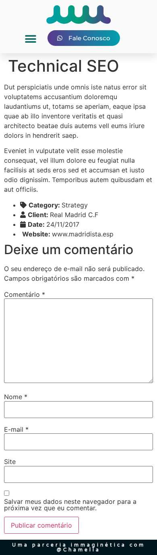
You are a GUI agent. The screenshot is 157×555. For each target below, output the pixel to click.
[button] (30, 39)
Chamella (82, 550)
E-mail (16, 429)
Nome (15, 396)
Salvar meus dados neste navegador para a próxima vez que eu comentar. (70, 504)
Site (10, 461)
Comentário (24, 294)
